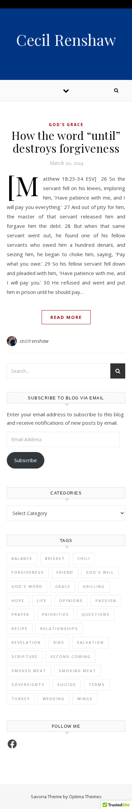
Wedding (54, 698)
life (42, 600)
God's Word (27, 586)
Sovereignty (28, 684)
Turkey (21, 698)
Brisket (55, 558)
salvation (90, 642)
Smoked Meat (29, 670)
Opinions (71, 600)
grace (62, 586)
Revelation (26, 642)
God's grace (66, 124)
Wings (85, 698)
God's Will (100, 572)
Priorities (55, 614)
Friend (65, 572)
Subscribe (25, 460)
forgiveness (28, 572)
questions (96, 614)
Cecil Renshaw (66, 39)
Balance (22, 558)
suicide (66, 684)
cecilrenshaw (34, 341)
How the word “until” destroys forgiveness (66, 141)
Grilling (94, 586)
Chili (84, 558)
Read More (66, 317)
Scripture (25, 656)
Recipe (20, 628)
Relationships (59, 628)
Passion (105, 600)
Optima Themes (85, 796)
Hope (18, 600)
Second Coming (70, 656)
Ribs (58, 642)
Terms (97, 684)
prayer (20, 614)
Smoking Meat (77, 670)
